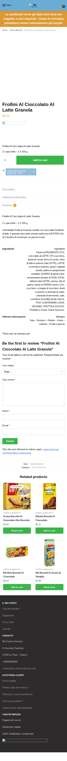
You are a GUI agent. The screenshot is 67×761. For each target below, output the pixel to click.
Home (4, 30)
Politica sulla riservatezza (15, 687)
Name (6, 411)
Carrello (6, 629)
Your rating (8, 365)
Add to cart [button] (49, 530)
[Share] (18, 755)
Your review (9, 379)
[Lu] (14, 132)
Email (6, 425)
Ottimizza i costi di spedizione (17, 694)
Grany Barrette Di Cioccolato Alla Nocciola (16, 518)
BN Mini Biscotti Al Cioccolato (13, 574)
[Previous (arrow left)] (3, 759)
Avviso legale (9, 680)
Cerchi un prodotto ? (12, 701)
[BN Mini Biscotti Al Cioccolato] (17, 552)
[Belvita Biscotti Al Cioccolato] (49, 496)
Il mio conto (8, 622)
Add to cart (40, 160)
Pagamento (8, 615)
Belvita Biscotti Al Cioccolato (45, 518)
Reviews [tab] (8, 205)
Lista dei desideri (10, 608)
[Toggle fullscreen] (11, 755)
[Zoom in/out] (3, 755)
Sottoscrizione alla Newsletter (17, 708)
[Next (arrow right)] (11, 759)
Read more (17, 530)
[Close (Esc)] (26, 755)
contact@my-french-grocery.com (19, 668)
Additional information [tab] (14, 197)
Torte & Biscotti (16, 30)
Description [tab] (8, 189)
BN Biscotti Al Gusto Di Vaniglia (48, 574)
